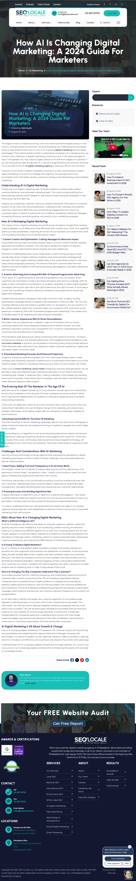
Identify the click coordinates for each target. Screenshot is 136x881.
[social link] (72, 660)
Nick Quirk (27, 128)
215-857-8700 (92, 13)
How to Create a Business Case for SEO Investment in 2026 (118, 180)
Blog (78, 22)
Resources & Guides (109, 113)
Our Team (83, 777)
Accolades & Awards (112, 772)
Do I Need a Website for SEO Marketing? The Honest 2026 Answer (119, 232)
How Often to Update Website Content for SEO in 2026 (118, 215)
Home (19, 22)
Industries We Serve (84, 790)
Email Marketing (54, 832)
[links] (31, 13)
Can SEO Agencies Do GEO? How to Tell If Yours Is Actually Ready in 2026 (119, 267)
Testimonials (63, 22)
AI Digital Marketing (56, 806)
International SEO (54, 788)
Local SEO (51, 777)
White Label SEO (54, 800)
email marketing (23, 369)
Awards (18, 4)
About (31, 22)
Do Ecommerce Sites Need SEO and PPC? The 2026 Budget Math (119, 249)
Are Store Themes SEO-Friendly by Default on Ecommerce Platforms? (119, 304)
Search (106, 22)
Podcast (30, 4)
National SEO (52, 782)
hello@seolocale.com (68, 14)
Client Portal (44, 4)
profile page (30, 683)
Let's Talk (112, 13)
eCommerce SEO (54, 794)
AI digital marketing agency (38, 166)
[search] (131, 97)
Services (46, 22)
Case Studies (106, 121)
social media (38, 369)
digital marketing (63, 150)
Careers (57, 4)
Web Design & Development (53, 819)
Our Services (52, 771)
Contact (90, 22)
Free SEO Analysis (87, 797)
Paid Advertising (54, 812)
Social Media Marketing (57, 827)
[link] (54, 13)
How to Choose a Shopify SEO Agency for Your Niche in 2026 (119, 197)
